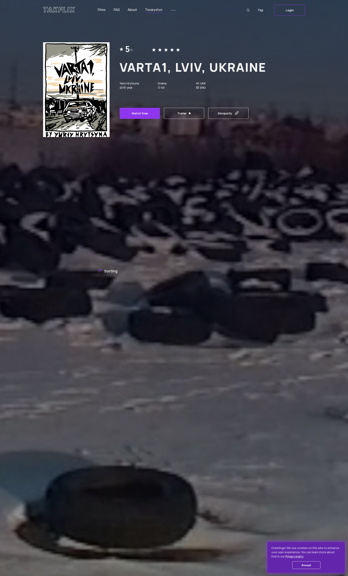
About (132, 9)
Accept (306, 565)
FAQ (117, 9)
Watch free (140, 113)
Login (290, 10)
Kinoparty (225, 113)
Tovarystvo (153, 9)
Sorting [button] (110, 271)
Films (102, 9)
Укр (260, 10)
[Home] (59, 10)
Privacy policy (294, 556)
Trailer (182, 113)
